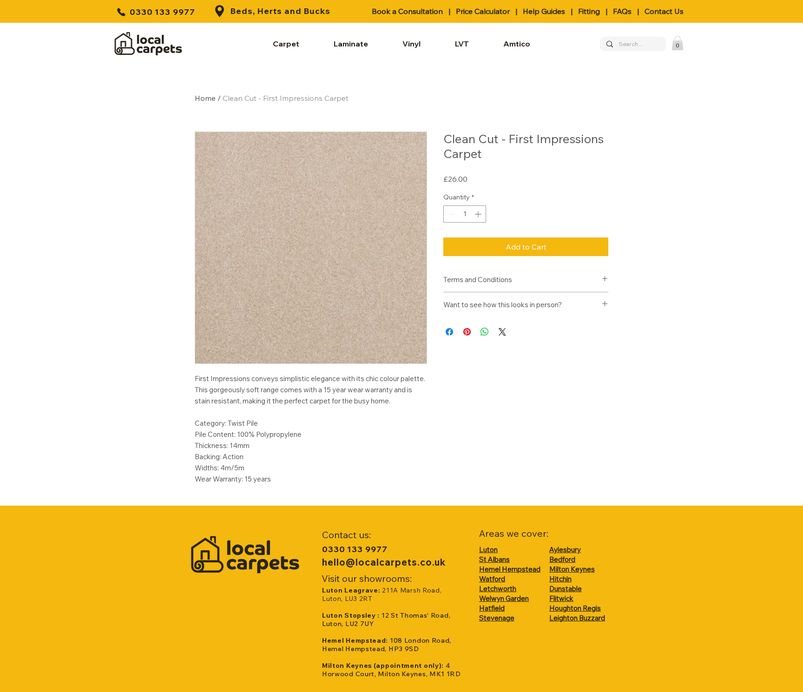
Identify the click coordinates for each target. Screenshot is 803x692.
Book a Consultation (407, 11)
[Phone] (121, 11)
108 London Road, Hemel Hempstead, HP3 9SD (386, 644)
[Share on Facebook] (449, 331)
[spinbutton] (464, 214)
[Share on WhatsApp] (484, 331)
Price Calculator (483, 11)
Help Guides (544, 11)
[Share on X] (502, 331)
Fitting (589, 11)
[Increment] (479, 214)
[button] (677, 43)
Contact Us (664, 11)
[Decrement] (450, 214)
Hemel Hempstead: (356, 640)
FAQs (622, 11)
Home (205, 98)
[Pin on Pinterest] (467, 331)
